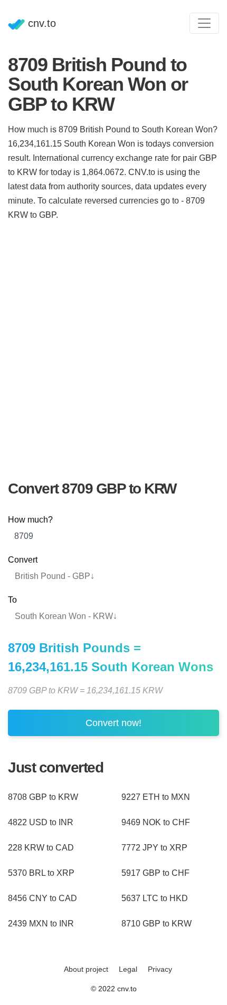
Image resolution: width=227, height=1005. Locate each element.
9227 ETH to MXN (155, 797)
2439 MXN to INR (41, 923)
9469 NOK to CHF (155, 822)
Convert (22, 559)
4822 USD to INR (40, 822)
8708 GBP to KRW (43, 797)
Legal (128, 969)
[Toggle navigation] (204, 23)
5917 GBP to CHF (155, 872)
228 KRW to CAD (41, 847)
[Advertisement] (113, 343)
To (12, 599)
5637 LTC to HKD (154, 898)
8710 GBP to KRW (156, 923)
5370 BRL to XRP (41, 872)
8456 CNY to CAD (42, 898)
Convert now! (113, 723)
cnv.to (40, 23)
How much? (30, 519)
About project (86, 969)
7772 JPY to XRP (154, 847)
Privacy (160, 969)
